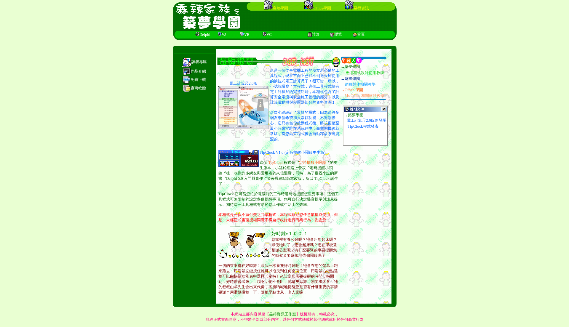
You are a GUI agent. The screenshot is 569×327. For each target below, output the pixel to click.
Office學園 (322, 8)
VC (269, 34)
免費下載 (198, 79)
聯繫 (338, 34)
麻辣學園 (280, 8)
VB (247, 34)
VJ (224, 34)
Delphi (204, 34)
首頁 (361, 34)
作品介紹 (198, 71)
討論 (315, 34)
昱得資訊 (361, 8)
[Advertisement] (325, 21)
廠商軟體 (198, 88)
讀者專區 (199, 62)
